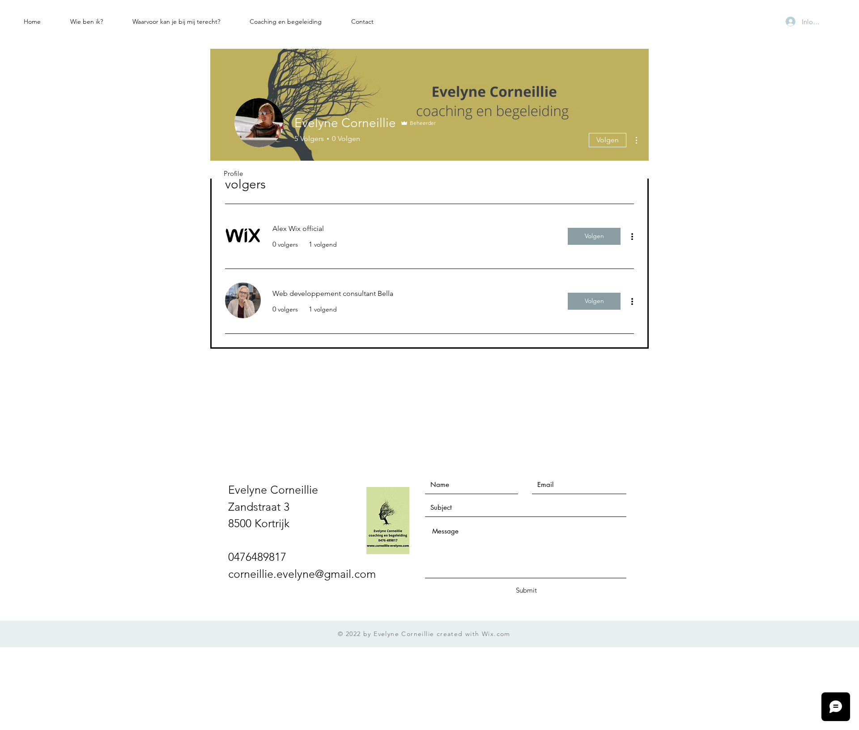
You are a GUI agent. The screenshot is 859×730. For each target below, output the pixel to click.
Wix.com (496, 634)
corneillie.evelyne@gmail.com (302, 574)
